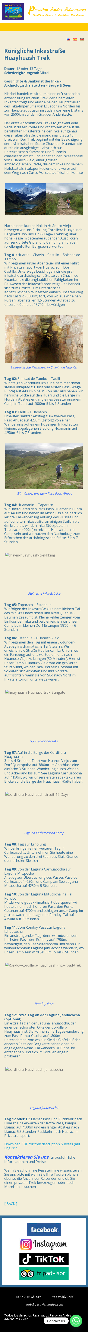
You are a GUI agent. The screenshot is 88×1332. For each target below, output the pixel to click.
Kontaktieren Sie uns (26, 1157)
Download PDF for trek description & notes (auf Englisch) (42, 1146)
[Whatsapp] (76, 1321)
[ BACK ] (10, 1204)
